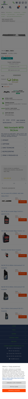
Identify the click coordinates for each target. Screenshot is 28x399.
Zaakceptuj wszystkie (14, 390)
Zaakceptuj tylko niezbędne (14, 383)
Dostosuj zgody (14, 387)
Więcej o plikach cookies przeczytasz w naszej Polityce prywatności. (13, 378)
